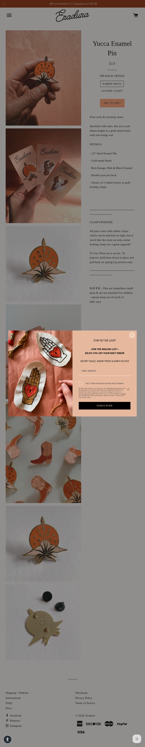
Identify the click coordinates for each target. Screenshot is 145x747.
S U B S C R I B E (105, 405)
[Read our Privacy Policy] (128, 389)
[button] (7, 739)
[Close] (132, 335)
